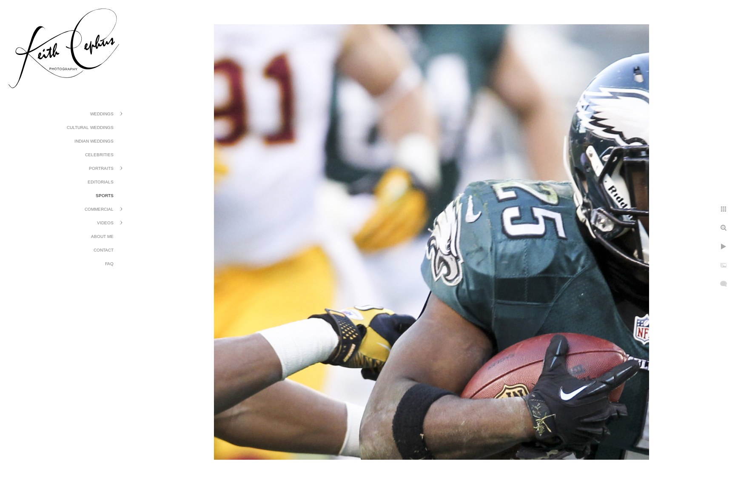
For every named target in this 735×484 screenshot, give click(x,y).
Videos (105, 223)
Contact (104, 250)
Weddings (102, 114)
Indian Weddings (94, 141)
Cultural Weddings (90, 127)
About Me (102, 236)
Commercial (99, 209)
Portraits (101, 168)
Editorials (101, 182)
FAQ (109, 263)
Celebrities (99, 154)
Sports (105, 195)
